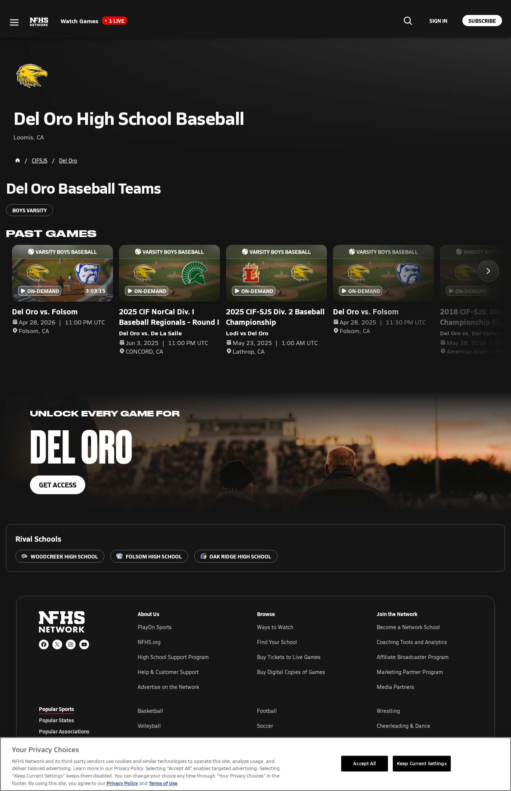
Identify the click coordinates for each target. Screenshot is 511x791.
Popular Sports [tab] (56, 708)
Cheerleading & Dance (403, 725)
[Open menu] (14, 22)
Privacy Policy (122, 783)
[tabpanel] (305, 725)
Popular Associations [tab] (64, 731)
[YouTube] (84, 644)
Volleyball (149, 725)
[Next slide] (488, 271)
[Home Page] (17, 160)
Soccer (265, 725)
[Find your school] (407, 20)
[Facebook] (44, 644)
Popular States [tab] (56, 720)
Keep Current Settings (422, 763)
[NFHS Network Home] (39, 22)
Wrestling (388, 710)
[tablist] (76, 720)
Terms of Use (163, 783)
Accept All (364, 763)
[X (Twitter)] (57, 644)
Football (267, 710)
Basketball (150, 710)
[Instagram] (71, 644)
